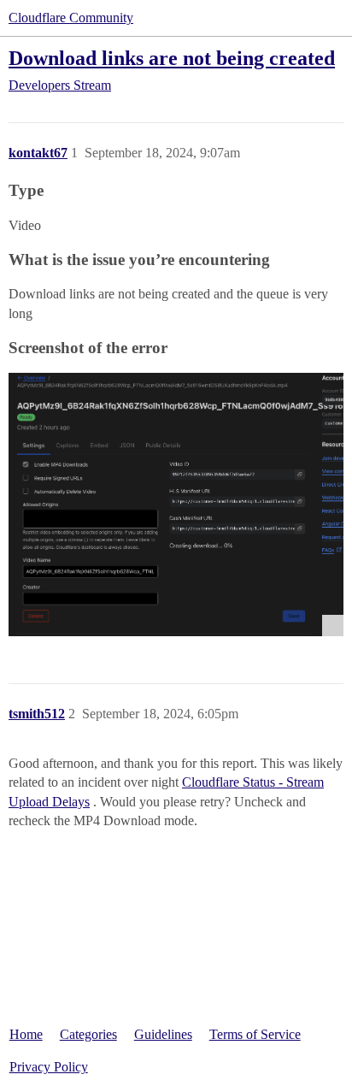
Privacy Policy (48, 1066)
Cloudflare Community (71, 17)
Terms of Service (255, 1034)
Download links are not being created (172, 57)
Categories (88, 1034)
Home (26, 1034)
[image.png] (176, 504)
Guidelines (163, 1034)
